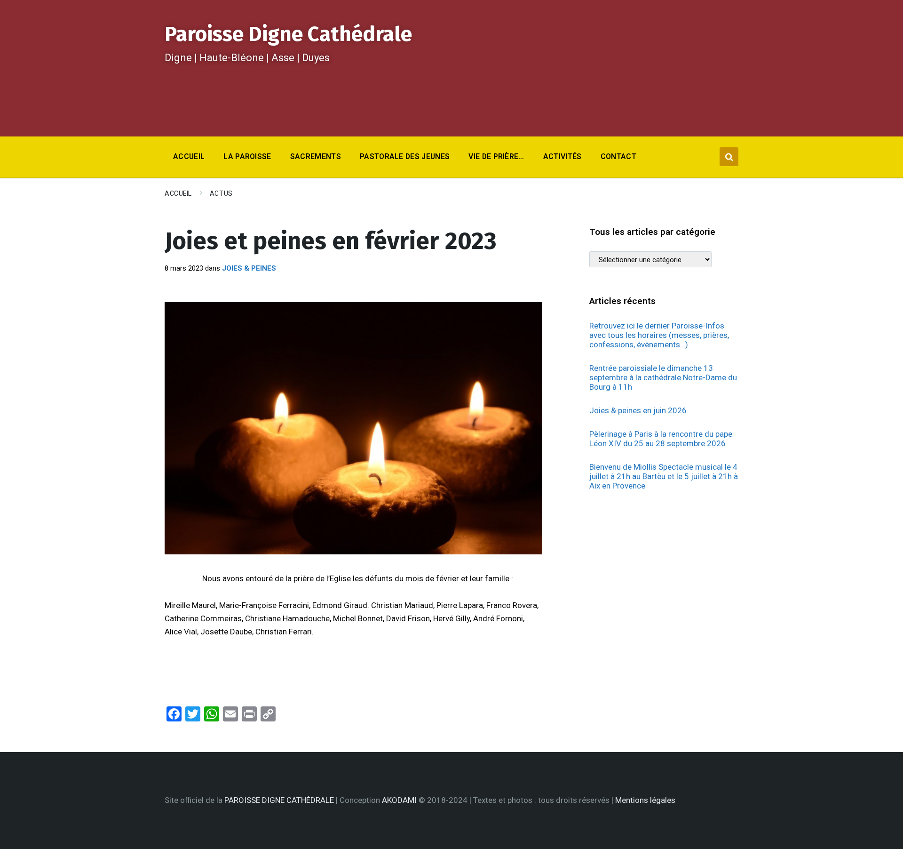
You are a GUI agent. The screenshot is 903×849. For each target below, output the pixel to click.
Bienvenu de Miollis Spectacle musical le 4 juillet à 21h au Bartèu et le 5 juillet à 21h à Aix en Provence (663, 476)
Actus (221, 193)
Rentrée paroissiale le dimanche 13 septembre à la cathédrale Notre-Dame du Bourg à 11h (663, 377)
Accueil (178, 193)
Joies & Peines (249, 268)
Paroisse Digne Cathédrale (288, 34)
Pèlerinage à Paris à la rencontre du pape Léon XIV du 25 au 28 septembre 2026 (660, 438)
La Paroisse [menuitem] (247, 156)
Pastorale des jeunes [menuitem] (405, 156)
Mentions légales (645, 800)
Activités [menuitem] (562, 156)
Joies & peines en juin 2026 (638, 410)
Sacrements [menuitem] (315, 156)
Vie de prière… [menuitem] (496, 156)
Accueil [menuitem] (189, 156)
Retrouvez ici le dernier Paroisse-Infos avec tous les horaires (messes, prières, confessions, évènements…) (659, 335)
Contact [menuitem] (618, 156)
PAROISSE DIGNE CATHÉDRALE (279, 800)
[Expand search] (729, 156)
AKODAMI (399, 800)
